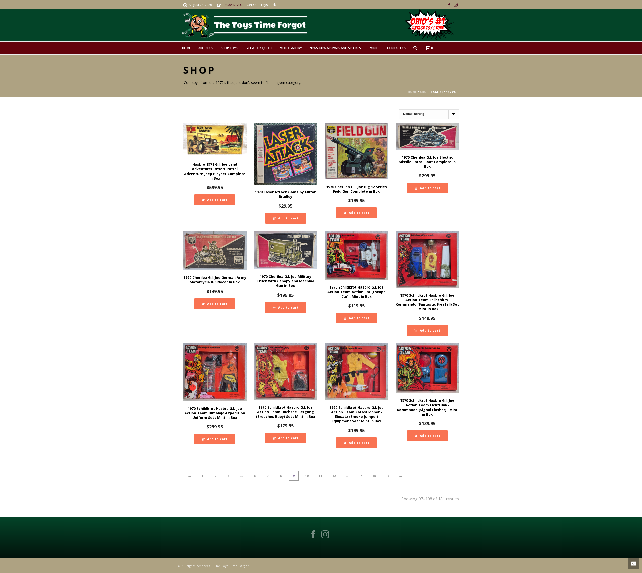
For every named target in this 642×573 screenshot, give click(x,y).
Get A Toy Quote (259, 48)
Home (186, 48)
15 (374, 476)
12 (334, 476)
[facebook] (313, 534)
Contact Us (396, 48)
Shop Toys (229, 48)
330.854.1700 (232, 4)
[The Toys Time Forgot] (330, 25)
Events (374, 48)
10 (307, 476)
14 (360, 476)
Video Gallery (291, 48)
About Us (205, 48)
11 (320, 476)
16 (387, 476)
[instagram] (325, 534)
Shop (424, 92)
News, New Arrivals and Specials (335, 48)
